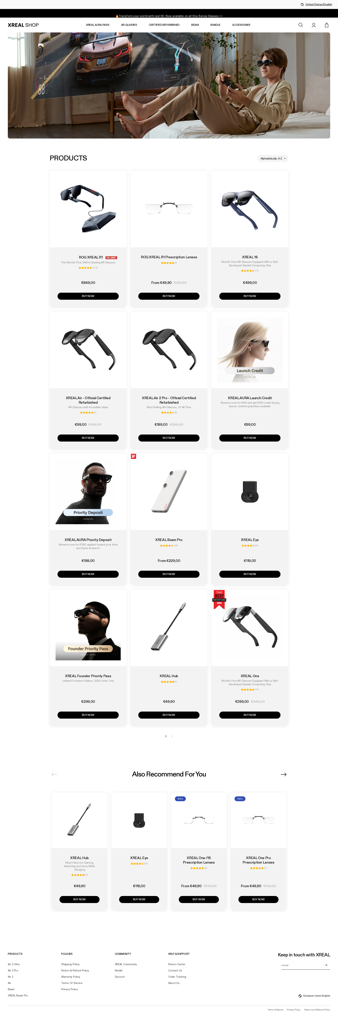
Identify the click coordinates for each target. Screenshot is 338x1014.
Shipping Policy (70, 964)
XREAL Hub (169, 676)
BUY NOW (88, 296)
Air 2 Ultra (14, 964)
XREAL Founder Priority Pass (88, 676)
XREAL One (250, 676)
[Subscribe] (325, 965)
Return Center (176, 964)
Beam (11, 989)
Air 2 (10, 977)
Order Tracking (177, 977)
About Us (174, 983)
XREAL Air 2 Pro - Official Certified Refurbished (169, 400)
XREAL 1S (250, 257)
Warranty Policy (70, 977)
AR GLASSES (129, 25)
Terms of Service (72, 983)
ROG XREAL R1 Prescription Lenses (169, 257)
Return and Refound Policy (317, 1010)
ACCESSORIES (241, 25)
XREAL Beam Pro (168, 540)
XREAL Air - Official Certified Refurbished (88, 400)
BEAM (195, 25)
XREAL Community (126, 964)
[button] (300, 25)
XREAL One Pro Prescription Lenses (258, 860)
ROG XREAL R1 (91, 257)
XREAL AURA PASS (97, 25)
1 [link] (165, 736)
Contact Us (175, 970)
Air (9, 983)
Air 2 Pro (13, 970)
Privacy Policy (69, 989)
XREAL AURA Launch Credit (250, 398)
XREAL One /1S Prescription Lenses (199, 860)
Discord (119, 977)
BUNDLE (215, 25)
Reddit (118, 970)
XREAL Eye (250, 540)
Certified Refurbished (164, 25)
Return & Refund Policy (75, 970)
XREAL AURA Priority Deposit (88, 540)
